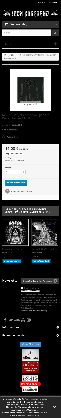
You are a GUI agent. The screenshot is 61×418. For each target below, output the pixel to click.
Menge (8, 168)
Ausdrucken (12, 137)
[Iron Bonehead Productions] (30, 14)
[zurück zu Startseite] (5, 55)
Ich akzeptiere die (31, 289)
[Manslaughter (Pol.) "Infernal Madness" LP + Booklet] (15, 232)
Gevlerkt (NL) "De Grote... (44, 249)
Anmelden (53, 2)
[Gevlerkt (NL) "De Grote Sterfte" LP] (45, 232)
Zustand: (6, 125)
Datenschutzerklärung (30, 290)
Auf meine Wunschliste (21, 191)
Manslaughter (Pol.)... (12, 249)
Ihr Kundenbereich (14, 335)
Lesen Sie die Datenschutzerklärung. (34, 311)
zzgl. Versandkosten (14, 154)
